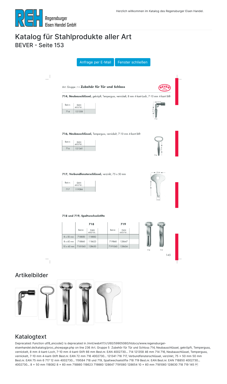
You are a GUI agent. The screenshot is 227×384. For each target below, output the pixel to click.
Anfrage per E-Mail (95, 62)
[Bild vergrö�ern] (26, 302)
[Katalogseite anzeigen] (113, 169)
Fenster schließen (133, 62)
